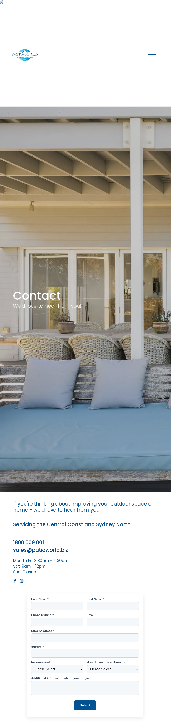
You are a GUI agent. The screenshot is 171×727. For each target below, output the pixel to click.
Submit (85, 705)
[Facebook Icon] (15, 581)
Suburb (37, 646)
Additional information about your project (61, 678)
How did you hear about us (107, 662)
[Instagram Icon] (22, 581)
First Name (39, 599)
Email (91, 614)
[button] (152, 54)
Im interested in (43, 662)
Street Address (42, 630)
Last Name (95, 599)
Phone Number (42, 614)
